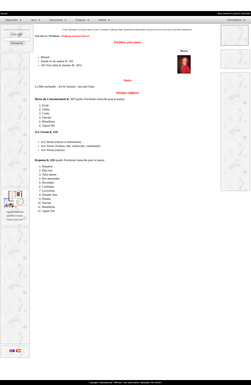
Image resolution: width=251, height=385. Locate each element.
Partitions (54, 36)
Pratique (80, 19)
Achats (102, 19)
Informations (234, 19)
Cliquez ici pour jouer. (15, 220)
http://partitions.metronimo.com (134, 29)
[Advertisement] (43, 5)
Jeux (33, 19)
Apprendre (12, 19)
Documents (56, 19)
